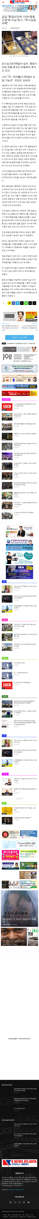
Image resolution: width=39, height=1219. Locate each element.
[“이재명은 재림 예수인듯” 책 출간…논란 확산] (7, 811)
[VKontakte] (28, 1202)
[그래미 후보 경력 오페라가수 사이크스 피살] (14, 937)
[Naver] (26, 303)
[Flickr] (19, 1202)
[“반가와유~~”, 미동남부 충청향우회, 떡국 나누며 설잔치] (7, 505)
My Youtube (6, 916)
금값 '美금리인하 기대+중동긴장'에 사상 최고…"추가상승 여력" (21, 343)
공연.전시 (4, 469)
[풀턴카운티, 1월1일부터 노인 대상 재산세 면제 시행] (7, 637)
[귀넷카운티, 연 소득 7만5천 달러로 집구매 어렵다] (7, 647)
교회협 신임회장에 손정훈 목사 (22, 817)
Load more (19, 798)
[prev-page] (3, 522)
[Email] (30, 303)
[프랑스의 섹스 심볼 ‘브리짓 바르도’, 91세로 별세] (7, 781)
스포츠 (3, 498)
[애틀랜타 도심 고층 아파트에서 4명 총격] (7, 436)
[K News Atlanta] (8, 28)
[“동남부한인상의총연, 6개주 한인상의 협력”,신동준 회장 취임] (7, 486)
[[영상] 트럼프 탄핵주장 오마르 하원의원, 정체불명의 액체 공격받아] (7, 1101)
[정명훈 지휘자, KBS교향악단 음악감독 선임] (7, 792)
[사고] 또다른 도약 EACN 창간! (22, 682)
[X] (22, 303)
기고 (3, 668)
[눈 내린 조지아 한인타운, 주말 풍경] (7, 515)
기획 (3, 592)
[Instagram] (24, 1202)
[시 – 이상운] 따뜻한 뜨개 (21, 672)
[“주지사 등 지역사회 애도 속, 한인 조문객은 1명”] (7, 476)
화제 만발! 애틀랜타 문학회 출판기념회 (25, 424)
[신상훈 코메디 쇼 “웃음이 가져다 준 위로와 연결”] (7, 466)
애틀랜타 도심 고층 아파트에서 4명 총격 (25, 433)
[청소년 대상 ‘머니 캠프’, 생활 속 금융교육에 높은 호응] (7, 417)
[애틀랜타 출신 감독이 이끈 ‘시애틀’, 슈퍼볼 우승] (7, 495)
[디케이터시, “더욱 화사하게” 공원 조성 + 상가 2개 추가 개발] (7, 627)
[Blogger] (10, 1202)
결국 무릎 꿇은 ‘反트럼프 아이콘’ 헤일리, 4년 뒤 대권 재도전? (10, 328)
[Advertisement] (19, 977)
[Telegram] (18, 303)
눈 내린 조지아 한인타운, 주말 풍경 (23, 512)
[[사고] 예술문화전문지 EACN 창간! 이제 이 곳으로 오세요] (7, 407)
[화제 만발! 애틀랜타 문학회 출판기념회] (7, 426)
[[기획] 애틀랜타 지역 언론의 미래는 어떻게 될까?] (7, 609)
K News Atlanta (15, 28)
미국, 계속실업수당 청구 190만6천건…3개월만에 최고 (29, 328)
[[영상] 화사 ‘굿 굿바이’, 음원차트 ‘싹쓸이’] (19, 908)
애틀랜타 (4, 410)
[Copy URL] (34, 303)
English (4, 707)
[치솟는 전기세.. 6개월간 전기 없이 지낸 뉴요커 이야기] (7, 589)
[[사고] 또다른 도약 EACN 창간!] (7, 685)
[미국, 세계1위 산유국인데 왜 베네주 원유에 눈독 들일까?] (7, 599)
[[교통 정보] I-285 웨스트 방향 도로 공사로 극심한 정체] (7, 446)
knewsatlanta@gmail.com (16, 1189)
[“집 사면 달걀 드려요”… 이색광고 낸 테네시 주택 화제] (7, 714)
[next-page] (6, 522)
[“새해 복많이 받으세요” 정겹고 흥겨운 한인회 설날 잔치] (7, 456)
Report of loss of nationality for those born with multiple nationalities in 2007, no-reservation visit (25, 722)
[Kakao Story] (9, 303)
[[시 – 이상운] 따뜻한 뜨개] (7, 675)
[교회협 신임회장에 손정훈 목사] (7, 820)
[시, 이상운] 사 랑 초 (19, 663)
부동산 (3, 630)
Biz (3, 488)
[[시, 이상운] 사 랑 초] (7, 665)
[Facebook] (13, 303)
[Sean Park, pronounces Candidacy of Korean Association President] (7, 704)
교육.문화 (4, 419)
